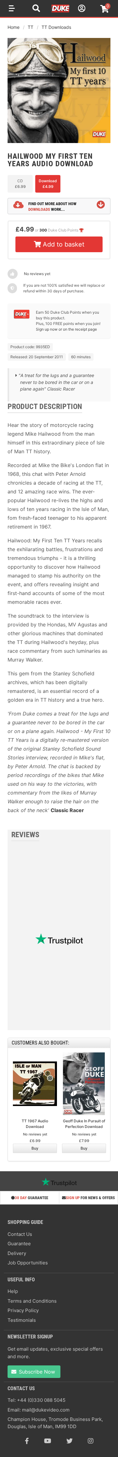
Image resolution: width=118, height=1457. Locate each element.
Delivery (17, 1253)
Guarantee (19, 1244)
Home (14, 27)
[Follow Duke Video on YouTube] (47, 1441)
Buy (34, 1148)
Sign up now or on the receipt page (66, 329)
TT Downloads (56, 27)
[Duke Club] (22, 317)
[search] (36, 9)
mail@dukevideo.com (46, 1410)
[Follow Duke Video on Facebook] (27, 1441)
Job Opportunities (28, 1263)
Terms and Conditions (32, 1301)
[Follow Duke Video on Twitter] (69, 1441)
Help (13, 1291)
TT (30, 27)
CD (20, 183)
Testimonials (22, 1320)
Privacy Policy (23, 1310)
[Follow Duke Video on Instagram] (90, 1441)
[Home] (60, 11)
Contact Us (20, 1234)
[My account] (80, 9)
